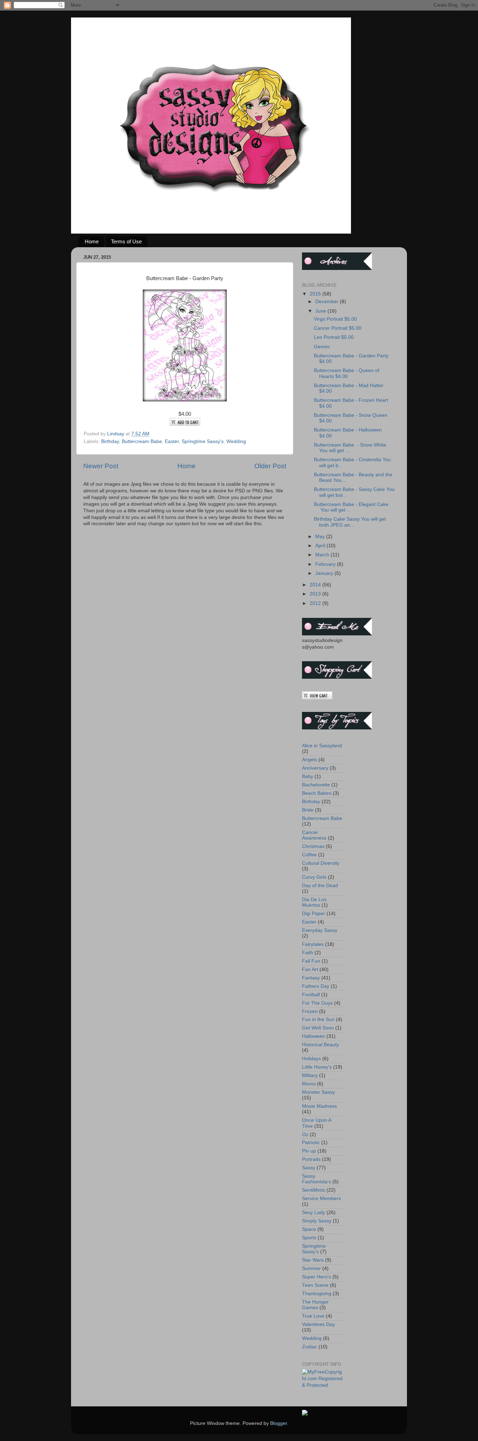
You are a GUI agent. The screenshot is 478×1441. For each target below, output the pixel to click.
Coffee (309, 854)
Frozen (310, 1011)
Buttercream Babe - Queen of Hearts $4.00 (346, 373)
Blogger (278, 1423)
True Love (313, 1316)
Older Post (270, 466)
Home (92, 241)
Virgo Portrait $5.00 (335, 319)
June (321, 311)
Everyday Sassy (319, 930)
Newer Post (100, 466)
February (326, 564)
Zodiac (309, 1346)
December (327, 301)
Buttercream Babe (142, 441)
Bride (308, 810)
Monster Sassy (318, 1092)
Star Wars (313, 1260)
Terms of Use (126, 241)
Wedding (236, 441)
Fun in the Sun (318, 1019)
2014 (316, 584)
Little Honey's (317, 1067)
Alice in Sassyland (322, 745)
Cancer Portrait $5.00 (337, 328)
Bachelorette (316, 784)
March (323, 554)
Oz (305, 1134)
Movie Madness (319, 1106)
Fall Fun (311, 961)
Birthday (110, 441)
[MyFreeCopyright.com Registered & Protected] (322, 1385)
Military (310, 1075)
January (325, 573)
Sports (309, 1237)
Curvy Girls (314, 877)
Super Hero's (316, 1276)
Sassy (308, 1167)
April (320, 545)
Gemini (322, 346)
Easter (172, 441)
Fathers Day (315, 986)
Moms (309, 1083)
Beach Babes (316, 793)
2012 (316, 603)
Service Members (321, 1198)
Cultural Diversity (320, 863)
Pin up (309, 1151)
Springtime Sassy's (203, 441)
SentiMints (313, 1190)
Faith (307, 952)
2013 (316, 594)
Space (309, 1229)
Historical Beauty (320, 1044)
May (320, 536)
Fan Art (310, 969)
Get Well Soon (318, 1027)
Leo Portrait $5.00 (334, 337)
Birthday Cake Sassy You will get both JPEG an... (350, 521)
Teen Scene (315, 1285)
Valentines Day (318, 1324)
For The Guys (317, 1003)
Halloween (313, 1036)
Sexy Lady (313, 1212)
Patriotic (311, 1142)
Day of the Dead (320, 885)
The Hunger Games (315, 1304)
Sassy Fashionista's (316, 1179)
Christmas (313, 846)
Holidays (311, 1058)
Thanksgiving (316, 1293)
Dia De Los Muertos (314, 902)
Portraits (311, 1159)
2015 (316, 294)
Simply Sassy (316, 1221)
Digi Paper (313, 913)
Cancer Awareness (314, 835)
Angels (309, 759)
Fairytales (313, 944)
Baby (307, 776)
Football (311, 994)
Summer (311, 1268)
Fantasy (311, 977)
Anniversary (315, 768)
